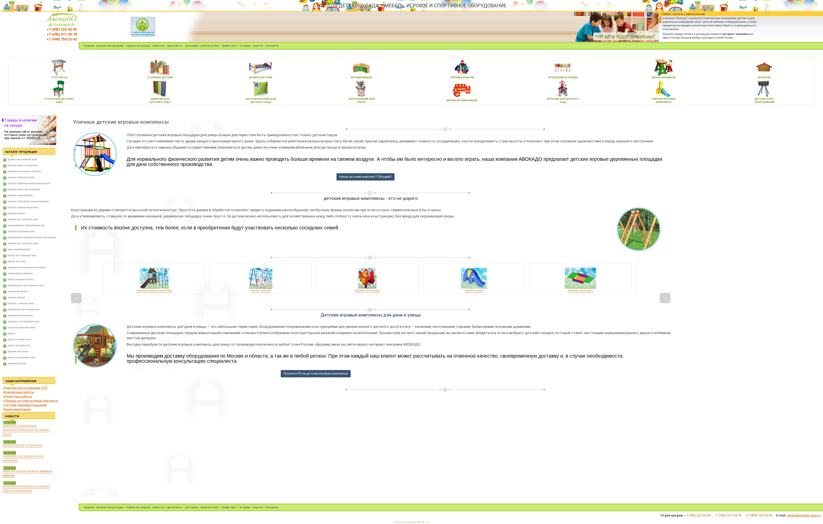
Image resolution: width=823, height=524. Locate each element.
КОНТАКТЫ (272, 46)
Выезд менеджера (17, 409)
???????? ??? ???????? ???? (23, 322)
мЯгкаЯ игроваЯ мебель (462, 100)
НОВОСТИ (158, 46)
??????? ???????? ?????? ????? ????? (29, 183)
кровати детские (260, 77)
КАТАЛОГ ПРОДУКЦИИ (109, 46)
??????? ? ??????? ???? (21, 304)
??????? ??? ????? (18, 352)
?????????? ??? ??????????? (24, 310)
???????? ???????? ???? (21, 231)
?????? (11, 334)
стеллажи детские (160, 77)
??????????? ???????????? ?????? (27, 268)
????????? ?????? (17, 292)
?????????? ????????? (20, 316)
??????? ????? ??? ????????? (24, 189)
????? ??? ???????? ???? (21, 328)
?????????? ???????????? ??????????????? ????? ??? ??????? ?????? (26, 431)
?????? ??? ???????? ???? (22, 255)
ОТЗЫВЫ (245, 46)
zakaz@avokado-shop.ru (804, 515)
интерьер (764, 77)
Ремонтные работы (18, 396)
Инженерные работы (19, 392)
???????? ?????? (17, 364)
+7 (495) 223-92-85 (62, 29)
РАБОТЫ (258, 46)
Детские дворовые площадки (25, 405)
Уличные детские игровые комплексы (31, 400)
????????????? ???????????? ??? (26, 225)
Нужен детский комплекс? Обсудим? (365, 176)
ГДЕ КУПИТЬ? (175, 46)
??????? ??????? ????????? (23, 207)
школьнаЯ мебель (664, 77)
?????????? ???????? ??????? (24, 171)
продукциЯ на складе (563, 77)
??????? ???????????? (20, 195)
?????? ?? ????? (17, 261)
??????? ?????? (16, 213)
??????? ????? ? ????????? (23, 165)
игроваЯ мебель (361, 77)
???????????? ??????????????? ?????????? (32, 237)
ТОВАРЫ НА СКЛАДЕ (137, 46)
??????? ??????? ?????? (21, 177)
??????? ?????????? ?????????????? (28, 201)
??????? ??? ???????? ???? (23, 219)
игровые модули (462, 77)
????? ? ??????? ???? (19, 340)
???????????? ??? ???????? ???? (26, 286)
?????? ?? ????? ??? (19, 346)
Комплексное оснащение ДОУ (26, 388)
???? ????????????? (19, 249)
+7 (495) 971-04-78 (62, 34)
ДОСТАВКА (191, 46)
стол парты (59, 77)
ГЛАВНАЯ (88, 46)
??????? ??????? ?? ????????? (22, 446)
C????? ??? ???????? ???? (22, 159)
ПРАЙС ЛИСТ (229, 46)
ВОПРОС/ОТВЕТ (210, 46)
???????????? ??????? (20, 274)
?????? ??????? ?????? (20, 280)
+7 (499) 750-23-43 (62, 39)
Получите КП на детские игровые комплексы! (316, 373)
